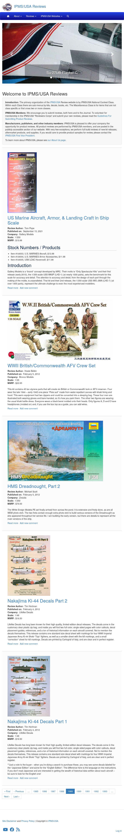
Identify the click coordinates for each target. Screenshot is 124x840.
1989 (71, 792)
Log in (119, 830)
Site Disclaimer (9, 820)
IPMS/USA (55, 102)
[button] (11, 53)
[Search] (68, 16)
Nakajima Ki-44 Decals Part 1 (37, 721)
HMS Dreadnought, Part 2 (34, 486)
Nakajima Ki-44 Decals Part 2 (37, 600)
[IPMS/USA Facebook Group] (12, 830)
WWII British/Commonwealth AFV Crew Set (51, 365)
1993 (104, 791)
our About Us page (57, 140)
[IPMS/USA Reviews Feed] (18, 830)
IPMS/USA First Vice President (19, 135)
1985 (35, 791)
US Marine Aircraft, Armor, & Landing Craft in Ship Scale (58, 220)
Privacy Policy (27, 820)
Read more (13, 287)
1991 (87, 791)
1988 (61, 791)
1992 (96, 791)
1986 (44, 791)
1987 (53, 791)
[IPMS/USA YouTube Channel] (5, 830)
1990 (79, 791)
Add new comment (29, 287)
